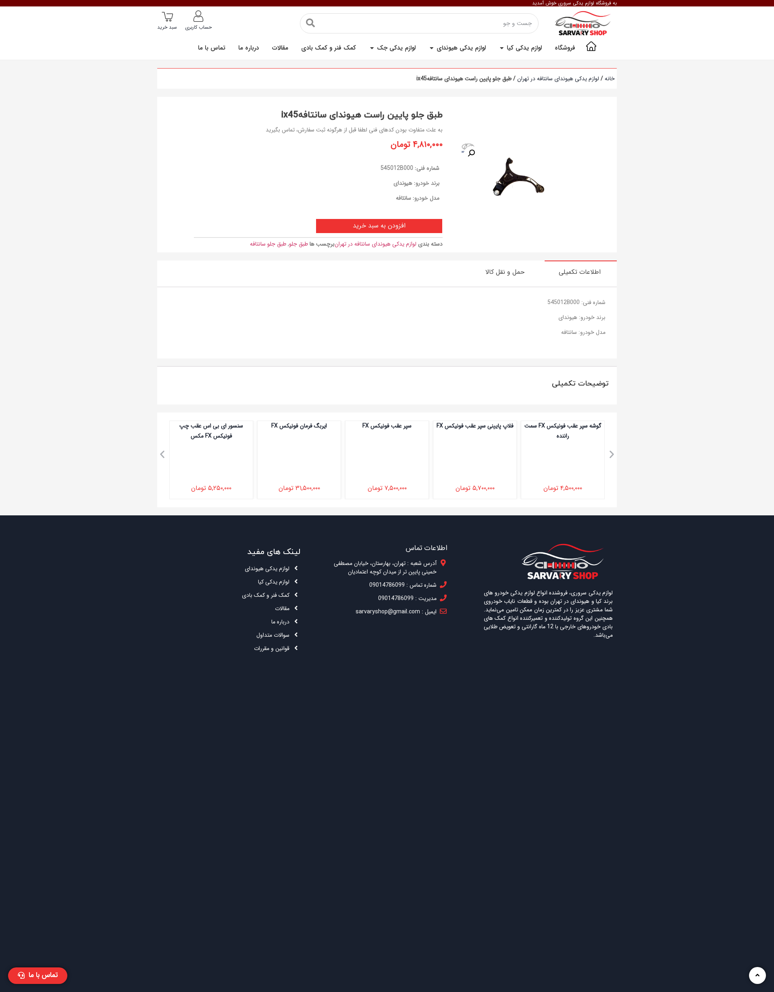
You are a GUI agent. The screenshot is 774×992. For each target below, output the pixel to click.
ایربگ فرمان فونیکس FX (299, 425)
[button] (502, 48)
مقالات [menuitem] (280, 48)
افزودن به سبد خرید (379, 226)
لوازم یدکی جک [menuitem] (396, 48)
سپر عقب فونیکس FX (387, 425)
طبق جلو (298, 244)
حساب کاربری (198, 27)
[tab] (581, 272)
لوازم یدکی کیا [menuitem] (524, 48)
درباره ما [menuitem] (248, 48)
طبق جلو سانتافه (268, 244)
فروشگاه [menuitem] (565, 48)
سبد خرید (167, 27)
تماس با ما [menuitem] (211, 48)
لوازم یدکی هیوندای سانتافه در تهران (558, 78)
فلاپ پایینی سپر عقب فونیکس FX (475, 425)
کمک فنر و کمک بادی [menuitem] (328, 48)
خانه (610, 78)
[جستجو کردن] (310, 23)
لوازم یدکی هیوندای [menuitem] (461, 48)
